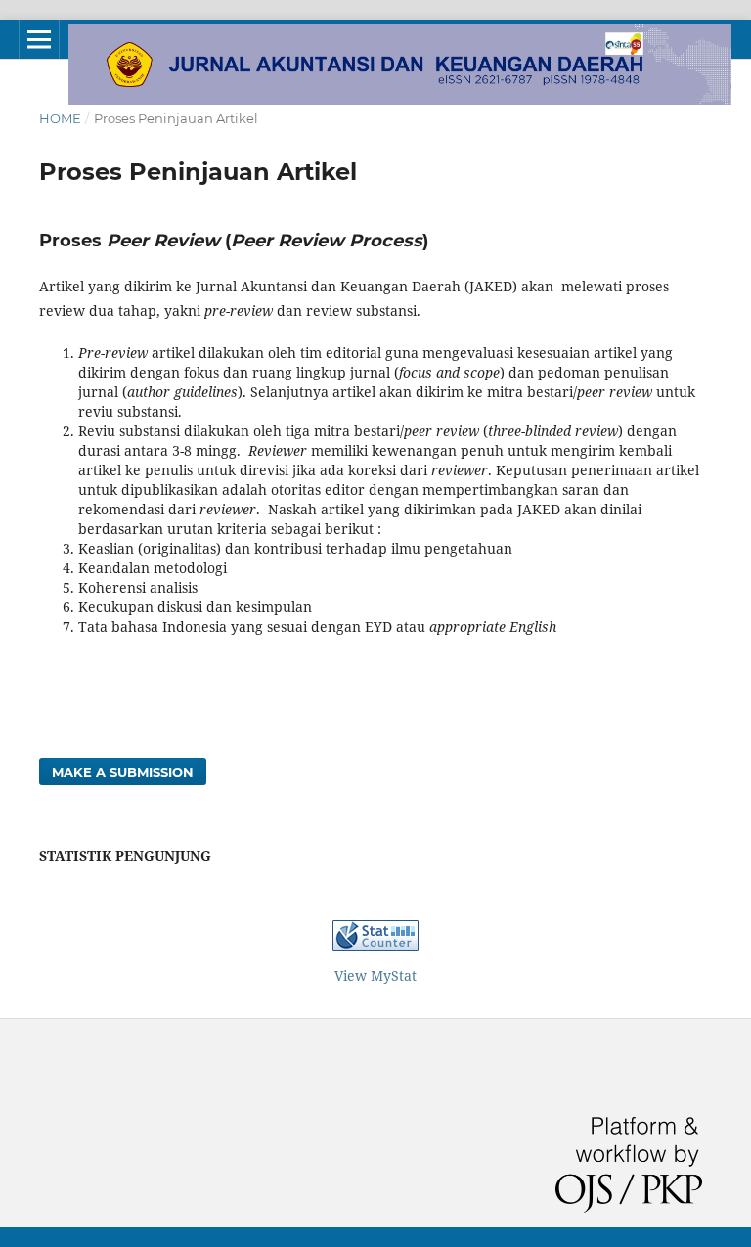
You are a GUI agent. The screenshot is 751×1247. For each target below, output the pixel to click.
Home (60, 118)
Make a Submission (123, 771)
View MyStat (375, 975)
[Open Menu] (39, 39)
